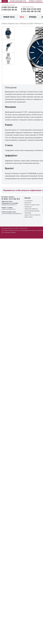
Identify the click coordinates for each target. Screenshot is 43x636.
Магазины (28, 202)
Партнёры (28, 213)
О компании (28, 200)
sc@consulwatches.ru (9, 209)
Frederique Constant (26, 23)
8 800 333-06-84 (9, 7)
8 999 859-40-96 (9, 9)
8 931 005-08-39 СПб (31, 11)
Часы (5, 1)
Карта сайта (28, 217)
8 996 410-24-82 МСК (31, 9)
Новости (37, 215)
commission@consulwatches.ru (12, 213)
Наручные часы (13, 23)
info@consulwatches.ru (9, 205)
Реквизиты (28, 207)
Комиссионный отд (18, 1)
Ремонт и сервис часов (32, 205)
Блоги (31, 215)
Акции (27, 215)
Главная (4, 23)
